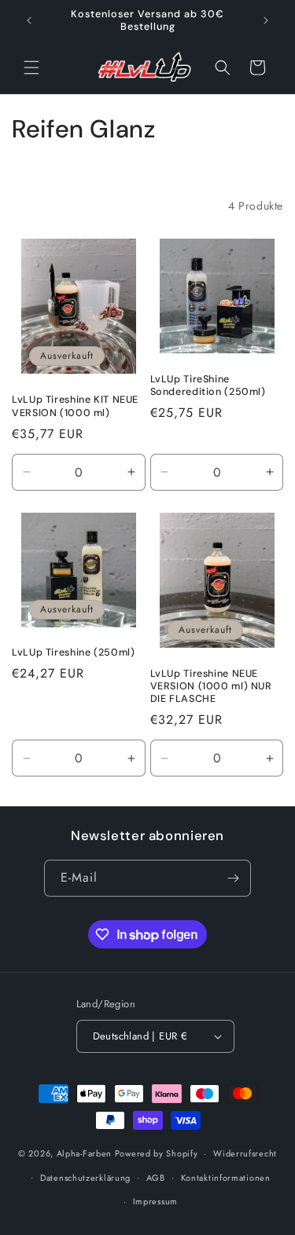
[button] (31, 67)
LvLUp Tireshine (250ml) (73, 652)
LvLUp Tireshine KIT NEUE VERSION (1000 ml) (75, 405)
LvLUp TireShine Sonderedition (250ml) (208, 385)
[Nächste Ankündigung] (266, 20)
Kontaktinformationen (226, 1177)
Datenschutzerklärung (85, 1177)
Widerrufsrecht (245, 1153)
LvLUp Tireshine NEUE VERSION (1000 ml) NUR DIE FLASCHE (211, 686)
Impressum (155, 1201)
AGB (155, 1177)
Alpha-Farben (86, 1153)
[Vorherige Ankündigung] (29, 20)
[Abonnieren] (233, 878)
